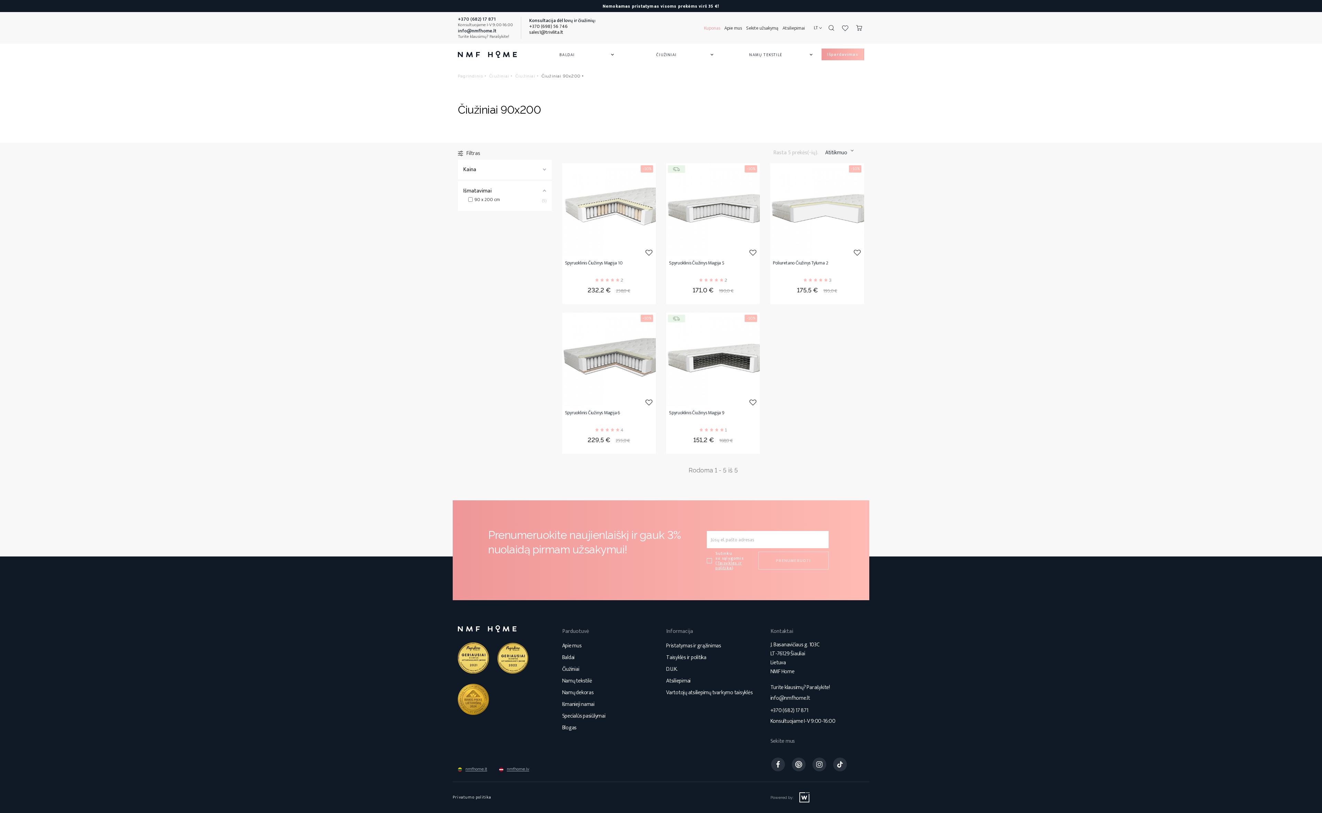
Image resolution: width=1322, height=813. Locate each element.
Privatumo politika (472, 797)
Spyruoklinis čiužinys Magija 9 (696, 413)
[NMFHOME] (487, 54)
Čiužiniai (685, 54)
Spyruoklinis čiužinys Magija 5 (696, 263)
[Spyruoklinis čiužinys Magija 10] (609, 210)
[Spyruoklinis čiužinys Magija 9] (713, 359)
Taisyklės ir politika (686, 657)
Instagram (819, 764)
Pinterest (799, 764)
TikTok (840, 764)
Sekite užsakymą (762, 28)
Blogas (569, 727)
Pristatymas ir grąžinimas (693, 645)
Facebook (778, 764)
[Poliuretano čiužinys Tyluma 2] (817, 210)
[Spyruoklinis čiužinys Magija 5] (713, 210)
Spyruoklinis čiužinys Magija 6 (592, 413)
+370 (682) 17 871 (789, 710)
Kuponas (712, 28)
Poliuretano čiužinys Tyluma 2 (800, 263)
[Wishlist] (845, 28)
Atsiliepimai (794, 28)
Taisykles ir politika (728, 565)
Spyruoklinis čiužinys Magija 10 (594, 263)
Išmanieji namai (578, 704)
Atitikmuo (836, 152)
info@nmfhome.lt (790, 698)
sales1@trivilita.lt (546, 32)
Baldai (587, 54)
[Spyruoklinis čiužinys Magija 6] (609, 359)
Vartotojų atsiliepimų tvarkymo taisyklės (709, 692)
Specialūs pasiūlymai (584, 716)
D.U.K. (672, 669)
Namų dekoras (578, 692)
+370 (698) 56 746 (548, 26)
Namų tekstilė (781, 54)
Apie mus (733, 28)
